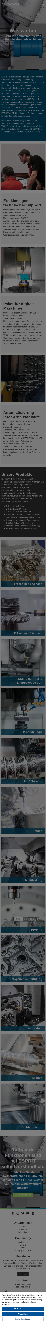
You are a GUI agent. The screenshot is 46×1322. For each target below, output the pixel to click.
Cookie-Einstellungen (23, 1319)
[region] (23, 1306)
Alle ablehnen (23, 1314)
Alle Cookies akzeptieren (23, 1309)
